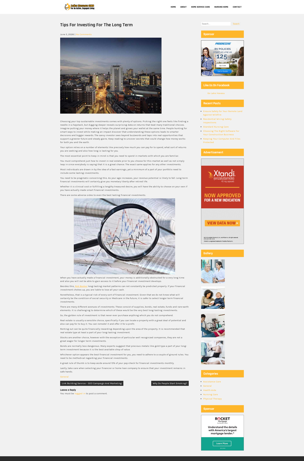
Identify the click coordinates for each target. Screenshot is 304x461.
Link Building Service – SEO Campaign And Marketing (92, 383)
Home (173, 7)
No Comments (84, 34)
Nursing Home (221, 7)
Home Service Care (200, 7)
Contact (237, 7)
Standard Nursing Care (216, 126)
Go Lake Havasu (216, 93)
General (64, 376)
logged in (80, 393)
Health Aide (209, 390)
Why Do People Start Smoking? (170, 383)
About (183, 7)
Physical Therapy (212, 398)
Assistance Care (212, 381)
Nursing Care (210, 394)
